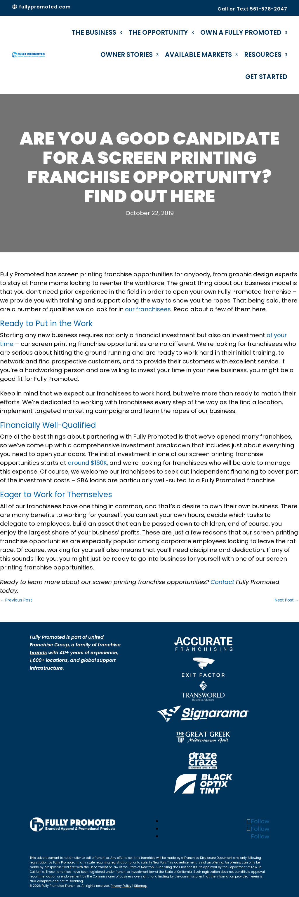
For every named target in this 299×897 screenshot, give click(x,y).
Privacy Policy (121, 886)
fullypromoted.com (44, 6)
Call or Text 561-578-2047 (252, 9)
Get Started (266, 76)
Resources (262, 54)
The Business (94, 32)
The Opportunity (158, 32)
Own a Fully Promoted (240, 32)
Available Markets (198, 54)
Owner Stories (126, 54)
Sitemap (140, 886)
